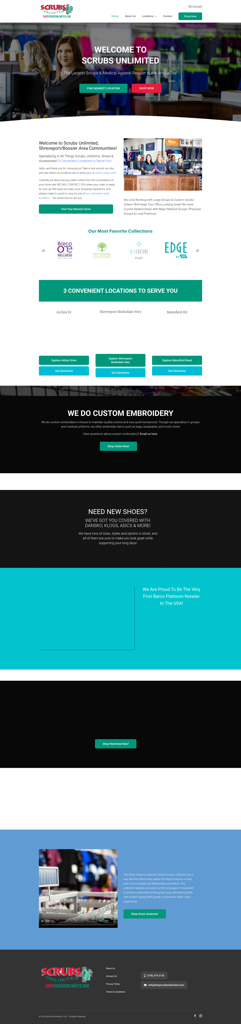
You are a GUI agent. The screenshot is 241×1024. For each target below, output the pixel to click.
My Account (195, 6)
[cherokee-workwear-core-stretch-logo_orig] (177, 783)
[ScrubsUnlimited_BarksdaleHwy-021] (86, 587)
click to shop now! (105, 172)
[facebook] (195, 1016)
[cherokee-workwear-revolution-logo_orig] (120, 783)
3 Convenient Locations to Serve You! (85, 161)
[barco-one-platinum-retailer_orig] (171, 612)
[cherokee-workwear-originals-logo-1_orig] (64, 783)
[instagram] (200, 1016)
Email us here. (149, 434)
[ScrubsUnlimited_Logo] (57, 2)
